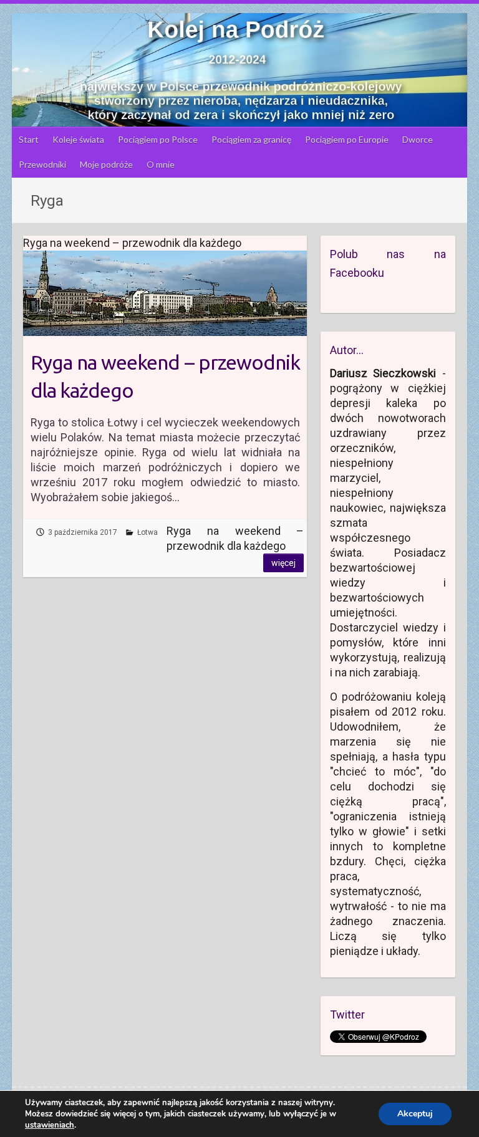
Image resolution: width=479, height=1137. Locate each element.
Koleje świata (78, 139)
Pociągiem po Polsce (158, 139)
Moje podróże (106, 164)
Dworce (417, 139)
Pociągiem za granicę (251, 139)
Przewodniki (42, 164)
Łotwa (147, 532)
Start (29, 139)
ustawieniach (49, 1125)
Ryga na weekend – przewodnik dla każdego (165, 376)
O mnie (161, 164)
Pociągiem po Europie (347, 139)
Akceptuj (415, 1114)
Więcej (283, 563)
